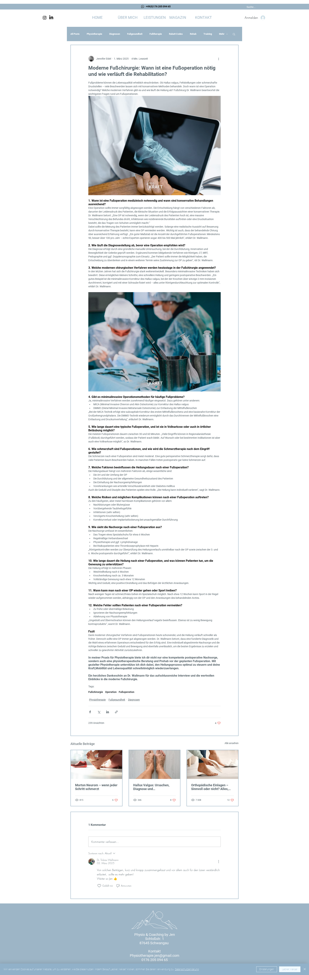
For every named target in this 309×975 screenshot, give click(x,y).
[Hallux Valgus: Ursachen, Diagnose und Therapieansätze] (154, 764)
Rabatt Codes (176, 34)
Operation (111, 692)
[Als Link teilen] (116, 712)
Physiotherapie (94, 34)
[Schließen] (305, 969)
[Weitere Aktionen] (218, 59)
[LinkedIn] (51, 17)
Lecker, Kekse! (289, 969)
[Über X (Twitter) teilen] (98, 712)
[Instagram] (44, 17)
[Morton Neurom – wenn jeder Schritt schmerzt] (96, 764)
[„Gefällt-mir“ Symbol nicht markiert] (99, 886)
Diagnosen (114, 34)
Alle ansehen (232, 743)
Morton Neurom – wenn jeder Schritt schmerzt (96, 787)
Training (207, 34)
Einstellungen (266, 969)
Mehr (221, 34)
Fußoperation (126, 692)
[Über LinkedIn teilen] (107, 712)
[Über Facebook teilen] (90, 712)
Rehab (193, 34)
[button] (155, 17)
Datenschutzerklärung (187, 969)
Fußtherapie (155, 34)
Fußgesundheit (134, 34)
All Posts (75, 34)
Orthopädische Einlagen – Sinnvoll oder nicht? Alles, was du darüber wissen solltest (209, 787)
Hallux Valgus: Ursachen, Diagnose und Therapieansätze (151, 787)
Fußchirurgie (95, 692)
